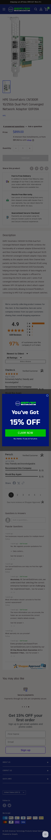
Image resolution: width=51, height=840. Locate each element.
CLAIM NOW (25, 433)
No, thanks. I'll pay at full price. (25, 439)
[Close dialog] (47, 395)
